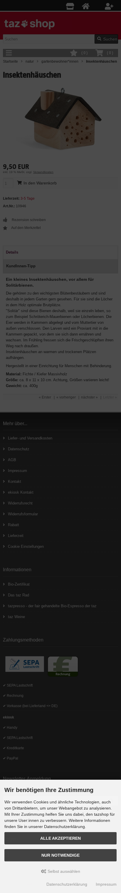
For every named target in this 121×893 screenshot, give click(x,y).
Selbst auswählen (63, 871)
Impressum (106, 884)
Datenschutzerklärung (66, 884)
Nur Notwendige (60, 855)
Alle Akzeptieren (60, 838)
